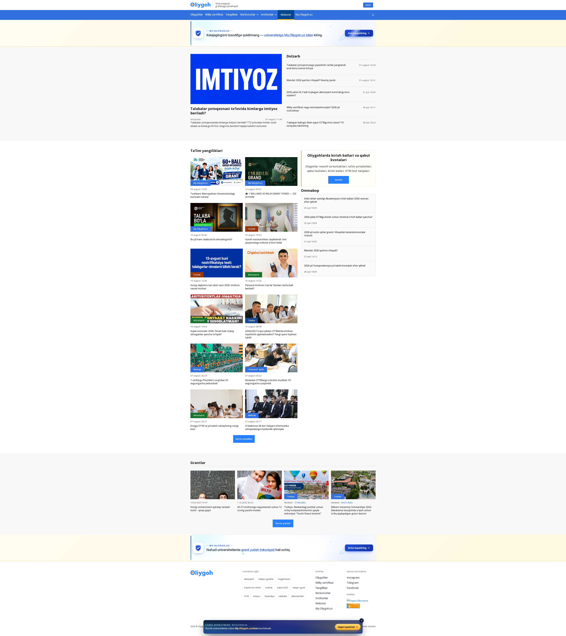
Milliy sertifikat (214, 14)
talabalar (283, 596)
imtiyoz (256, 596)
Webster (286, 14)
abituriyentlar (297, 596)
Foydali (251, 228)
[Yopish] (361, 620)
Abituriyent (253, 274)
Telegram (353, 582)
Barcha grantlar (283, 523)
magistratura (284, 579)
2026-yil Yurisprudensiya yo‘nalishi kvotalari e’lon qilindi (334, 265)
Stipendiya (269, 596)
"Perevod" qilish (256, 369)
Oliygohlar (196, 14)
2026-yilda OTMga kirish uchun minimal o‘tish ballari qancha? (338, 217)
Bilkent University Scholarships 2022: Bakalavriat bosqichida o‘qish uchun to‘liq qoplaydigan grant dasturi (351, 510)
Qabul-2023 (282, 587)
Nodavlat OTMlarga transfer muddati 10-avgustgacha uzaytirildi (268, 382)
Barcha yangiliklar (244, 438)
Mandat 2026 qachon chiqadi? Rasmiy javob (311, 80)
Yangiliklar (232, 14)
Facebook (353, 588)
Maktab (197, 369)
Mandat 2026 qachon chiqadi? (321, 250)
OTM (246, 596)
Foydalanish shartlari (366, 626)
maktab (269, 587)
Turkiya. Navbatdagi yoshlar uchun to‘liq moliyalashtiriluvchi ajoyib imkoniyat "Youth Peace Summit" (303, 510)
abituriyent (249, 579)
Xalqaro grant (298, 587)
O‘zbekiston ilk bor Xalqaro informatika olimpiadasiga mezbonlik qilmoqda (267, 427)
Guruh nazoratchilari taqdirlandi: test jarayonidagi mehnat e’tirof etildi (266, 241)
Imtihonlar (321, 598)
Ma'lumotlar (323, 593)
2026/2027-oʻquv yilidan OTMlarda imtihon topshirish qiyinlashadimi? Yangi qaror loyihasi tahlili (270, 334)
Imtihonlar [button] (267, 14)
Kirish (368, 5)
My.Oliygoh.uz (304, 14)
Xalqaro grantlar (266, 579)
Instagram (353, 577)
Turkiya (290, 496)
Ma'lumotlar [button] (248, 14)
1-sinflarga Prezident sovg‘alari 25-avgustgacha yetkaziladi (209, 382)
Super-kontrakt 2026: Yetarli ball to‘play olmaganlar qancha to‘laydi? (212, 332)
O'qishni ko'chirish (252, 587)
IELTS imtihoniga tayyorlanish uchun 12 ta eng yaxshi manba (259, 508)
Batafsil (338, 179)
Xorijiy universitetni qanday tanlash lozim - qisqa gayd (210, 508)
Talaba (251, 320)
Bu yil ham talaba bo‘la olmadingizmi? (211, 239)
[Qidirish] (373, 15)
